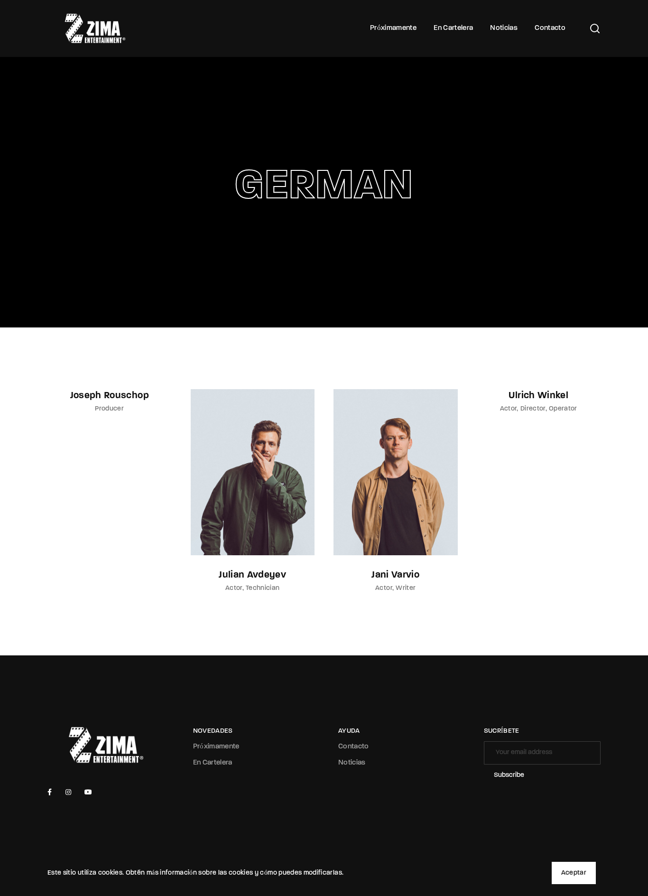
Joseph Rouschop (109, 396)
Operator (563, 408)
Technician (263, 588)
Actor (233, 588)
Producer (109, 408)
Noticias (504, 28)
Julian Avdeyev (252, 575)
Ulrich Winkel (538, 396)
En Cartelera (453, 28)
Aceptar (573, 873)
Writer (406, 588)
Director (533, 408)
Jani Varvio (395, 575)
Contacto (550, 28)
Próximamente (393, 28)
